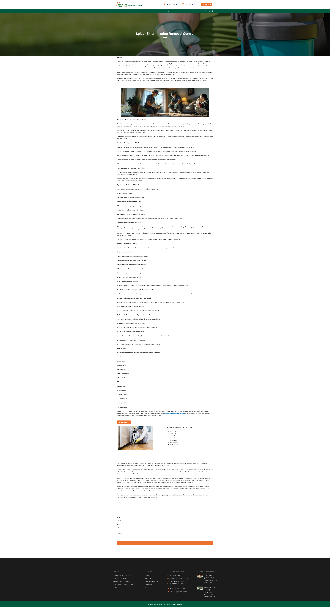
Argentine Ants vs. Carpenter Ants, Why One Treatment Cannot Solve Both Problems (209, 592)
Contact (185, 11)
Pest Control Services (129, 11)
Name (118, 517)
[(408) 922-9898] (165, 4)
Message (119, 531)
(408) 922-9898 (172, 4)
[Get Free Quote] (183, 4)
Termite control (143, 11)
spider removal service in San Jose (174, 413)
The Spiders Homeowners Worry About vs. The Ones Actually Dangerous (210, 579)
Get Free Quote (190, 4)
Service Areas (155, 11)
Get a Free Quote (166, 11)
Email (118, 524)
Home (118, 11)
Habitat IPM (177, 11)
